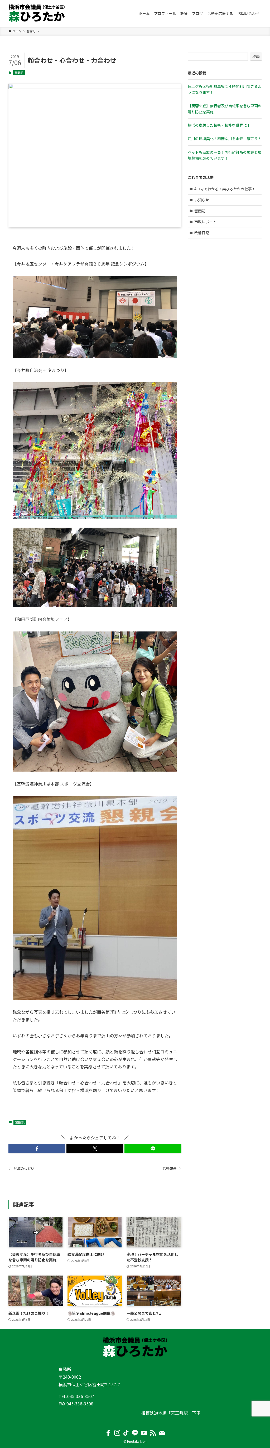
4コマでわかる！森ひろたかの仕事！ (224, 188)
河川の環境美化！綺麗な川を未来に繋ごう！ (225, 138)
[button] (36, 1148)
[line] (135, 1433)
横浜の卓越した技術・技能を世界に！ (219, 125)
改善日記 (201, 232)
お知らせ (201, 199)
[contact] (162, 1433)
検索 (256, 56)
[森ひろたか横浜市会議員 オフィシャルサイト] (36, 13)
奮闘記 (19, 72)
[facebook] (108, 1433)
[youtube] (144, 1433)
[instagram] (117, 1433)
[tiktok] (126, 1433)
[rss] (153, 1433)
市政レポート (205, 221)
